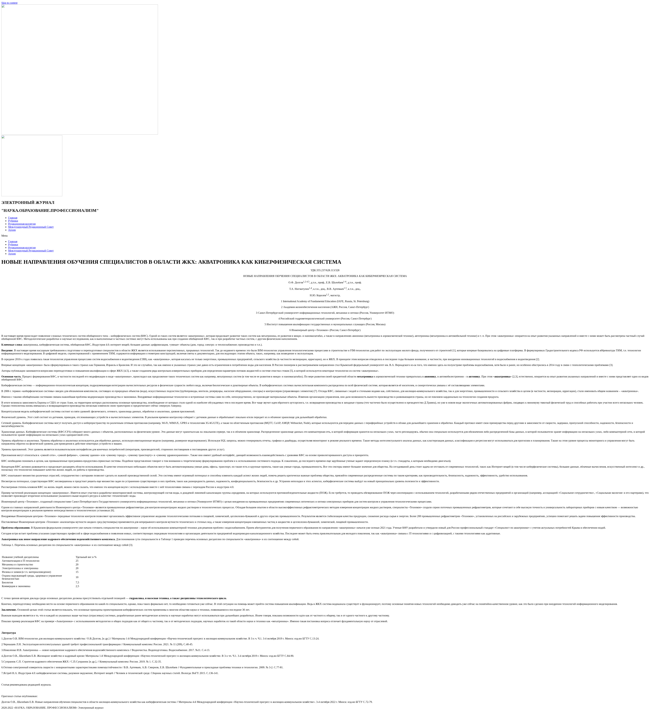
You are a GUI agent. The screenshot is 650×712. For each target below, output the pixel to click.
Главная (12, 217)
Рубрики (13, 220)
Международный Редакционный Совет (31, 226)
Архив (12, 229)
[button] (325, 235)
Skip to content (9, 2)
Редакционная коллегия (22, 223)
